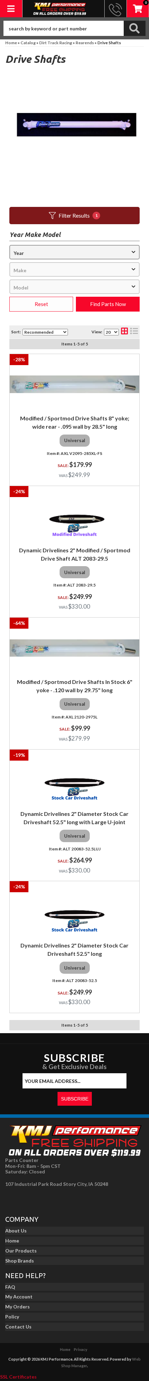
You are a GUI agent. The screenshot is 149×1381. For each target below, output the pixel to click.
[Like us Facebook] (12, 1199)
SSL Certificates (18, 1377)
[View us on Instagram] (28, 1199)
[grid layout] (124, 331)
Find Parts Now (108, 304)
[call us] (115, 8)
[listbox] (74, 252)
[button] (74, 28)
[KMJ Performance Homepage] (60, 8)
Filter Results (78, 215)
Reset (41, 304)
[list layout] (134, 331)
